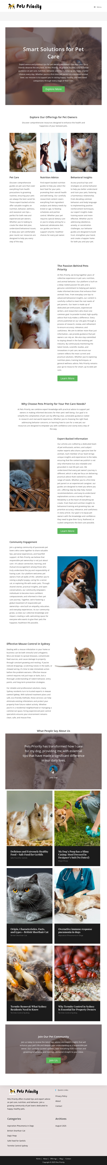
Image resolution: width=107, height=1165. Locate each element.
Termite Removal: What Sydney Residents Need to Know (28, 1008)
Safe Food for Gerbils (19, 858)
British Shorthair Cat (19, 935)
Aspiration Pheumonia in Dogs (70, 935)
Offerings (53, 1159)
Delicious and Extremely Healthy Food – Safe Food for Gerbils (29, 853)
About (58, 1101)
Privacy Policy (61, 1096)
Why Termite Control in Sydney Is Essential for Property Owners (77, 1008)
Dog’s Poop (63, 861)
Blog (61, 1159)
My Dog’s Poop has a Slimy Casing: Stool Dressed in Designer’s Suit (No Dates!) (73, 854)
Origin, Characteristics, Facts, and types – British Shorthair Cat (29, 931)
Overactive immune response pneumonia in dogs (75, 931)
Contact (58, 1106)
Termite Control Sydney (20, 1013)
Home (38, 1159)
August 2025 (60, 1126)
